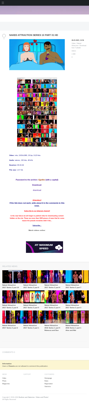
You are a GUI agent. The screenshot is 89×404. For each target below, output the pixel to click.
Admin (74, 51)
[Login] (86, 3)
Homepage (48, 378)
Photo (4, 381)
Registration (48, 384)
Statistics (47, 386)
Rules (46, 381)
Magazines (6, 384)
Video (74, 43)
